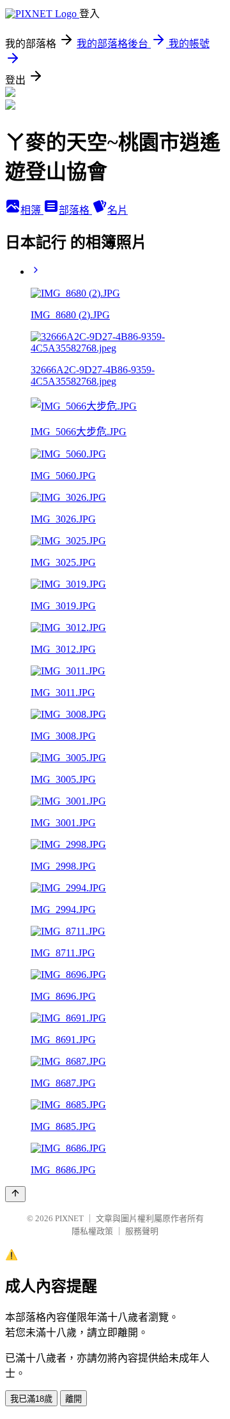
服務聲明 (141, 1231)
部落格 (75, 210)
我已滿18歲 (31, 1399)
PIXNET (69, 1218)
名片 (117, 210)
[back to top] (15, 1194)
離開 (73, 1399)
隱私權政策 (92, 1231)
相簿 (31, 210)
